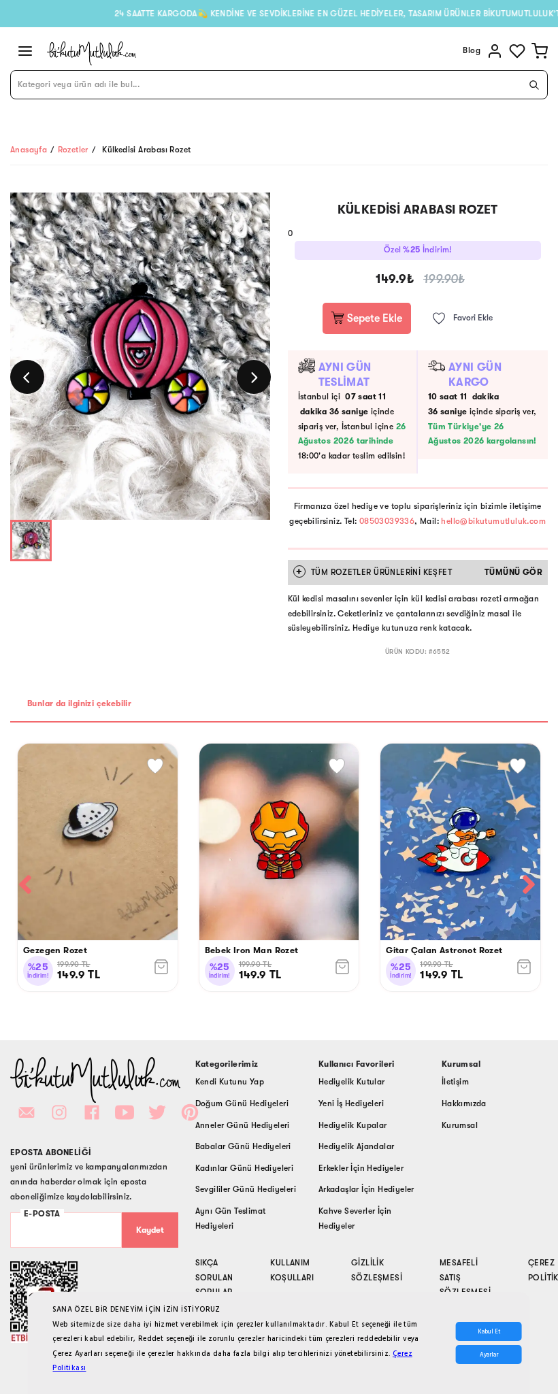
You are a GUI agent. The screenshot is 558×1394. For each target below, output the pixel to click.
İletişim (455, 1081)
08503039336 (386, 521)
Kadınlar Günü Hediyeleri (244, 1168)
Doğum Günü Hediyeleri (242, 1103)
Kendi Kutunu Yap (229, 1081)
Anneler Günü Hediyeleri (242, 1125)
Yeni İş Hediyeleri (351, 1103)
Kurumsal (460, 1125)
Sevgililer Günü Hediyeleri (245, 1189)
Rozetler (73, 149)
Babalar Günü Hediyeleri (243, 1146)
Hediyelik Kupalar (352, 1125)
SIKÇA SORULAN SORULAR (214, 1277)
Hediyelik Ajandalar (356, 1146)
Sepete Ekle (373, 318)
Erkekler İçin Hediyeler (361, 1168)
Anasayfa (28, 149)
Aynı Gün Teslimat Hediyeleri (230, 1218)
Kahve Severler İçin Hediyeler (355, 1218)
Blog (471, 50)
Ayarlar (489, 1354)
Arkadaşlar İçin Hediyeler (366, 1189)
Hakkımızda (464, 1103)
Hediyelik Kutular (351, 1081)
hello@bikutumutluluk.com (493, 521)
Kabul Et (489, 1331)
